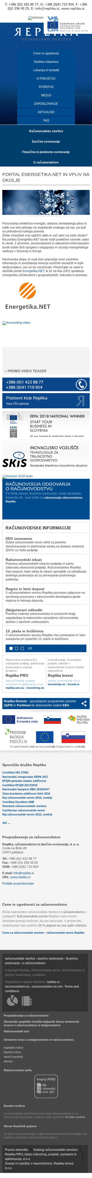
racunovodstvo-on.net (47, 986)
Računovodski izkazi (24, 560)
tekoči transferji (13, 1056)
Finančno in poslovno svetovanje (46, 152)
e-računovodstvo (33, 963)
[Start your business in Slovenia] (46, 440)
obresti (8, 1061)
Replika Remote (15, 701)
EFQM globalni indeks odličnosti (24, 780)
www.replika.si (20, 877)
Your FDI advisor (17, 403)
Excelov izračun (14, 1105)
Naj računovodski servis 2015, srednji (27, 797)
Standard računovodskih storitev (24, 806)
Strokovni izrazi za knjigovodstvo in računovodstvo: (39, 1039)
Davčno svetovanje (46, 141)
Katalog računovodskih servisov (55, 1150)
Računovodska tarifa (18, 1070)
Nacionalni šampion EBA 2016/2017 (26, 789)
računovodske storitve (20, 958)
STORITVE (46, 87)
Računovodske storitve (46, 131)
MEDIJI (46, 95)
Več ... (6, 822)
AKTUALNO (46, 112)
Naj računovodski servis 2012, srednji (27, 814)
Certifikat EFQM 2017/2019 (19, 785)
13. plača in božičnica (24, 631)
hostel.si (73, 684)
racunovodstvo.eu (17, 986)
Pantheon (24, 705)
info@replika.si (23, 873)
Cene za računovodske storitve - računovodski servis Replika (43, 932)
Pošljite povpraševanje (18, 883)
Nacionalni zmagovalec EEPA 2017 (25, 776)
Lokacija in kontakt (46, 70)
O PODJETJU (46, 78)
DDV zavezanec (19, 538)
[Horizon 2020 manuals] (17, 476)
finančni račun (12, 1052)
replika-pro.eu (15, 687)
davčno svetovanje (51, 958)
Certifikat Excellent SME (18, 801)
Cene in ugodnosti (46, 53)
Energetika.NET (33, 271)
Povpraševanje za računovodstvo (31, 837)
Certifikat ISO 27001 (15, 772)
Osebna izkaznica (46, 62)
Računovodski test (16, 1031)
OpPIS (8, 705)
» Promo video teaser (25, 371)
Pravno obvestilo (16, 1150)
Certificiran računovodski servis (23, 810)
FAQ (46, 120)
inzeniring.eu (35, 687)
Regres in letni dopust (25, 589)
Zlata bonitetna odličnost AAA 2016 (26, 793)
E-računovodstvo (46, 162)
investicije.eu (56, 684)
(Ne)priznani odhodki (24, 610)
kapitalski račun (13, 1047)
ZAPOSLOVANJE (46, 104)
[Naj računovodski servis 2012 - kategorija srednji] (46, 1097)
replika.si (53, 982)
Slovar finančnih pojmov (20, 1126)
